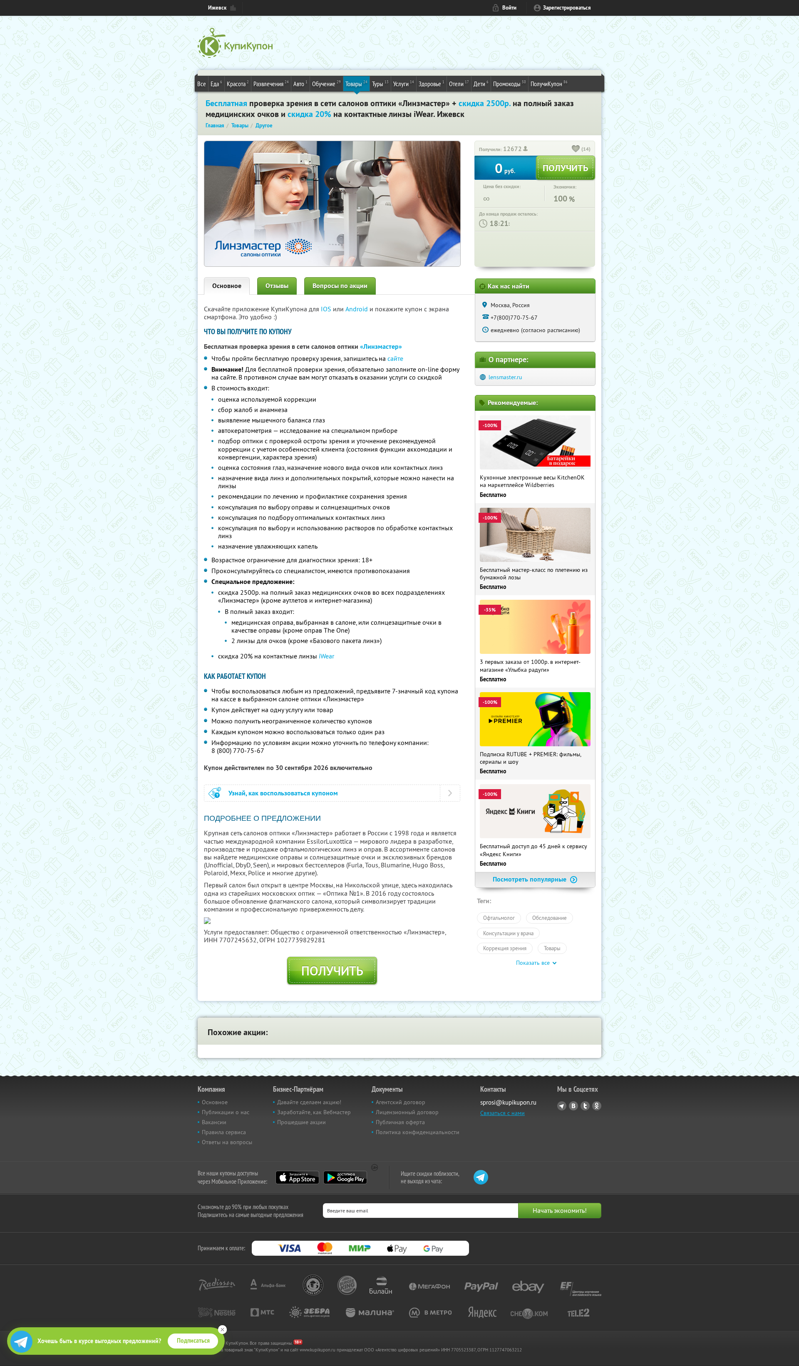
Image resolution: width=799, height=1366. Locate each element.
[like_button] (576, 149)
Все (201, 83)
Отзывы (277, 285)
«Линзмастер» (381, 346)
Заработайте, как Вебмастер (314, 1112)
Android (357, 309)
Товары (356, 83)
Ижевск (217, 7)
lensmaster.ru (505, 377)
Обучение (326, 83)
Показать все (533, 962)
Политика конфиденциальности (417, 1132)
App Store (297, 1177)
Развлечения (271, 83)
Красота (238, 83)
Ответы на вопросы (227, 1142)
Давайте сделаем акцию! (309, 1102)
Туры (380, 83)
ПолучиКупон (549, 83)
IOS (327, 309)
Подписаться (193, 1340)
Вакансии (214, 1122)
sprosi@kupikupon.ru (508, 1102)
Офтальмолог (499, 917)
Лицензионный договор (407, 1112)
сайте (395, 358)
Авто (300, 83)
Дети (481, 83)
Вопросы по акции (340, 285)
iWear (326, 656)
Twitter (585, 1105)
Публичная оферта (400, 1122)
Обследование (549, 917)
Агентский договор (400, 1102)
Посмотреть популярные (530, 879)
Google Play (345, 1177)
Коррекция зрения (504, 948)
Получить (332, 971)
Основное (226, 285)
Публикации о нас (225, 1112)
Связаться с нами (502, 1113)
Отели (459, 83)
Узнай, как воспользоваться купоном (283, 793)
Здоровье (431, 83)
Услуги (403, 83)
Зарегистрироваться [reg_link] (567, 7)
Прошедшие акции (301, 1122)
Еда (216, 83)
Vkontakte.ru (573, 1105)
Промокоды (509, 83)
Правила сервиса (224, 1132)
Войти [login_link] (509, 7)
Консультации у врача (508, 933)
